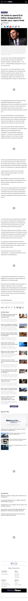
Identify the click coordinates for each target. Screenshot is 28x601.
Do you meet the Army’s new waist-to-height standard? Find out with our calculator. (9, 371)
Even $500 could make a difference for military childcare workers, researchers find (9, 316)
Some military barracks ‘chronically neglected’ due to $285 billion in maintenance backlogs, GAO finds (13, 510)
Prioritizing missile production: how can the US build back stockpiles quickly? (17, 434)
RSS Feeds (17, 575)
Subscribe (17, 572)
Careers (16, 583)
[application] (14, 420)
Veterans (4, 12)
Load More (14, 406)
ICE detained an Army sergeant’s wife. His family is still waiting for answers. (14, 505)
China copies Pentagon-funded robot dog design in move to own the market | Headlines (17, 440)
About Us (16, 581)
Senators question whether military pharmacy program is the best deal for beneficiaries (9, 334)
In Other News (5, 312)
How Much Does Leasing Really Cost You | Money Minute (18, 446)
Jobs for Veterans (18, 584)
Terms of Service (4, 574)
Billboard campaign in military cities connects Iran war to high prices (13, 496)
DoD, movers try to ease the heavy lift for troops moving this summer (9, 388)
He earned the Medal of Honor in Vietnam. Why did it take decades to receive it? (13, 500)
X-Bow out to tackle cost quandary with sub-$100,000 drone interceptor (9, 325)
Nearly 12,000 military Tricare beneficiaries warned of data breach (9, 343)
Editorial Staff (4, 586)
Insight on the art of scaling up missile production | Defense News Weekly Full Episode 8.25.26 (13, 429)
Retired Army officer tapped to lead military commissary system (9, 352)
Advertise (3, 581)
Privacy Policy (4, 572)
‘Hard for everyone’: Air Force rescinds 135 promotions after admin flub (9, 361)
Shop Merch (17, 577)
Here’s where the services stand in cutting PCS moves (9, 380)
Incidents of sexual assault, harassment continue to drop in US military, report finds (13, 514)
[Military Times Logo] (8, 1)
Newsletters (17, 574)
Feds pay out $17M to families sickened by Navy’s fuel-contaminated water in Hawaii (8, 398)
